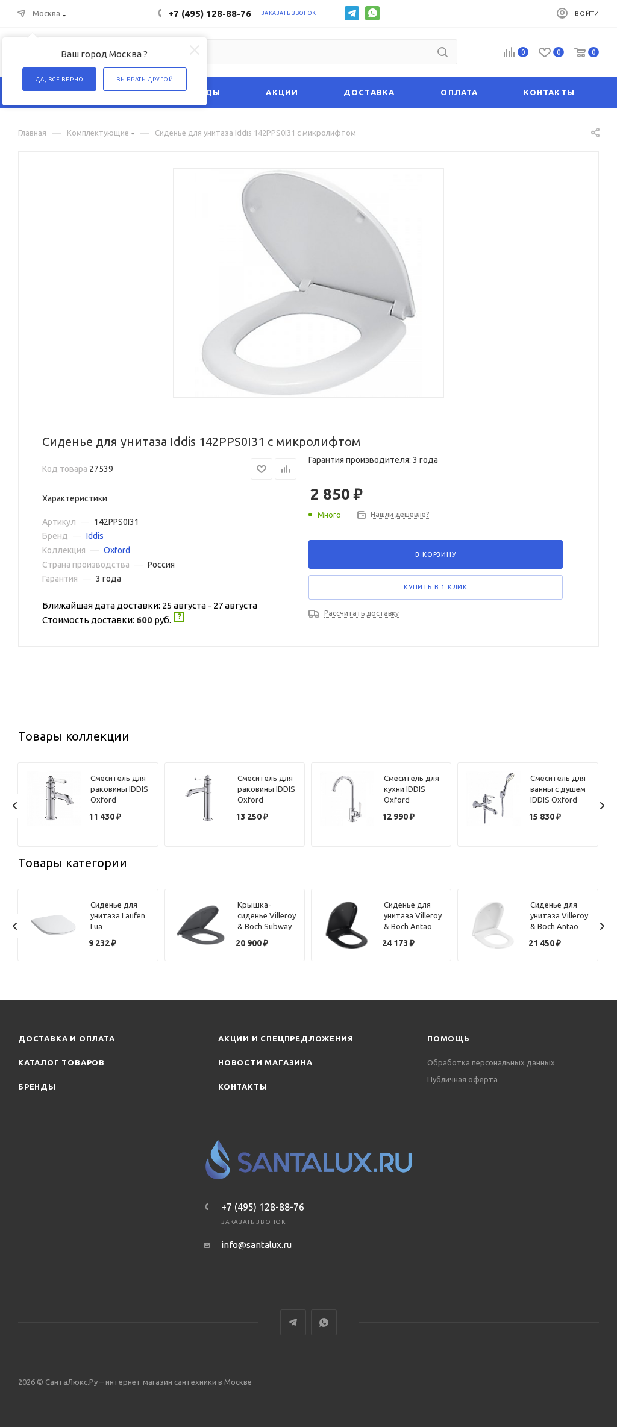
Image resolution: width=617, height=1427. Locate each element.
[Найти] (442, 51)
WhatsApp (372, 13)
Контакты (242, 1086)
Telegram (352, 13)
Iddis (95, 536)
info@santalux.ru (256, 1245)
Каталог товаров (61, 1062)
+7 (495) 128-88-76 (209, 13)
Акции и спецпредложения (285, 1038)
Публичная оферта (462, 1079)
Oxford (117, 550)
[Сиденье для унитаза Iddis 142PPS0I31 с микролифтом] (308, 283)
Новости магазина (265, 1062)
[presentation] (15, 806)
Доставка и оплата (66, 1038)
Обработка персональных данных (491, 1062)
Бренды (37, 1086)
